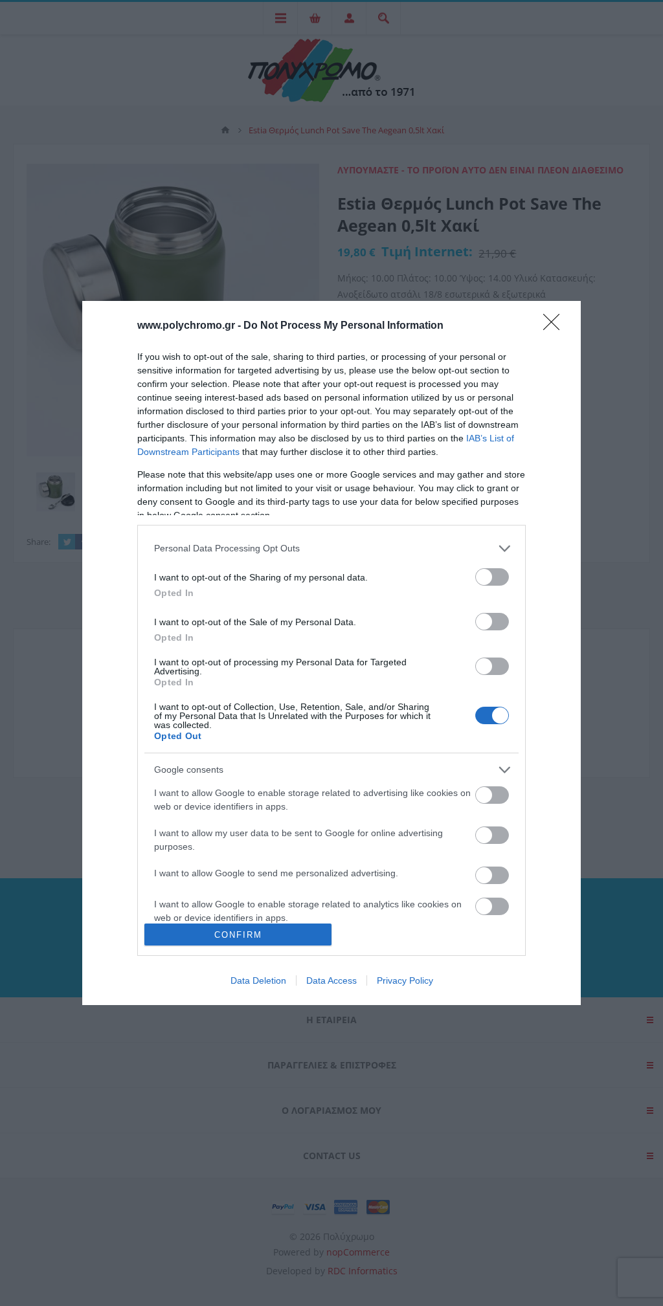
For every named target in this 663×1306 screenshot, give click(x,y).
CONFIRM (238, 935)
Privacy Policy (405, 980)
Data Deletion (258, 980)
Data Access (331, 980)
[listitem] (331, 548)
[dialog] (331, 653)
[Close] (555, 326)
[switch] (492, 577)
